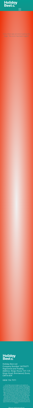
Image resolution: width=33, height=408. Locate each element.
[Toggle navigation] (19, 9)
